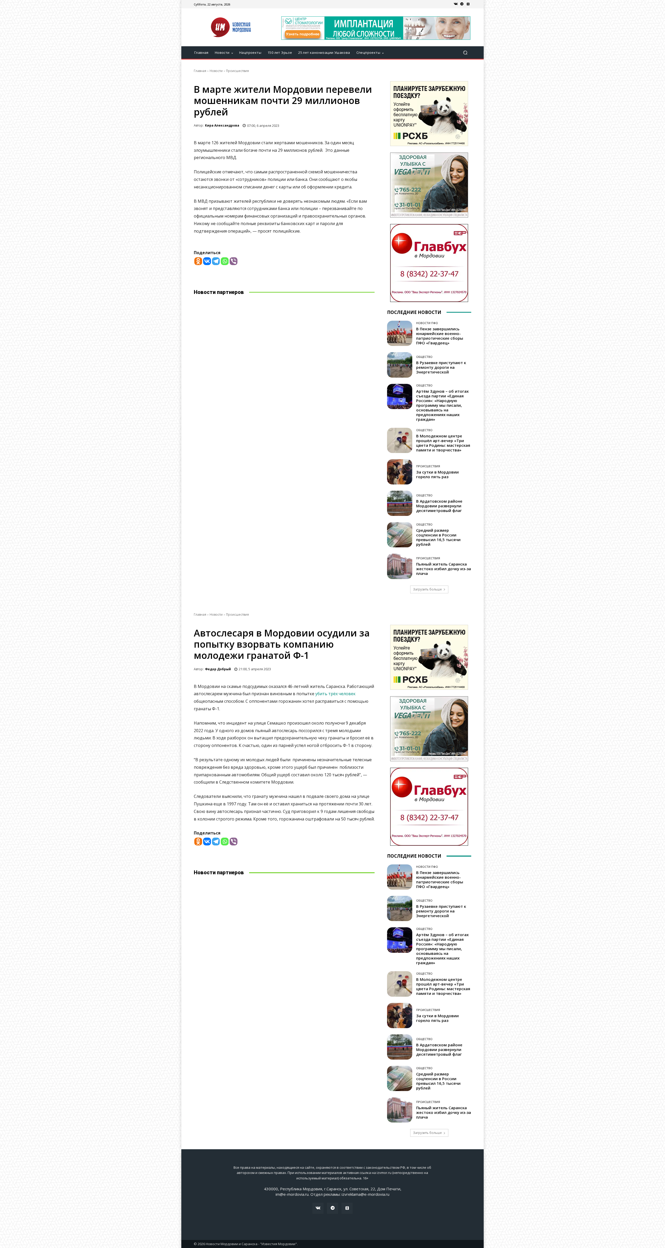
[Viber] (233, 261)
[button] (465, 53)
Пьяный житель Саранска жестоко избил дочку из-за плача (443, 568)
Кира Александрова (222, 125)
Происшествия (237, 71)
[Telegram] (462, 4)
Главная (200, 71)
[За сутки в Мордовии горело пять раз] (399, 471)
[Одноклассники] (468, 4)
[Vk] (456, 4)
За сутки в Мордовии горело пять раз (437, 474)
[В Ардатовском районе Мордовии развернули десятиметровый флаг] (399, 503)
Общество (424, 356)
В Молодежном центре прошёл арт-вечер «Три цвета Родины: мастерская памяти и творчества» (443, 442)
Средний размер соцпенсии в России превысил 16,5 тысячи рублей (438, 537)
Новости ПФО (427, 322)
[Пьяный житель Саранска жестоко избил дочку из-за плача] (399, 566)
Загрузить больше (427, 589)
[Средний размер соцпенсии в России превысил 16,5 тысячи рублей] (399, 534)
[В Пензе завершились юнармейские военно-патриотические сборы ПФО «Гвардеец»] (399, 333)
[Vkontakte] (207, 261)
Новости (216, 71)
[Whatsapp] (225, 261)
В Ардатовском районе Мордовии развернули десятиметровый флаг (439, 505)
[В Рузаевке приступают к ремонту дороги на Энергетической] (399, 364)
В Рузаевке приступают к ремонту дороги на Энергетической (441, 367)
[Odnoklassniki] (198, 261)
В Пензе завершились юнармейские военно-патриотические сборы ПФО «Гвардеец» (439, 335)
